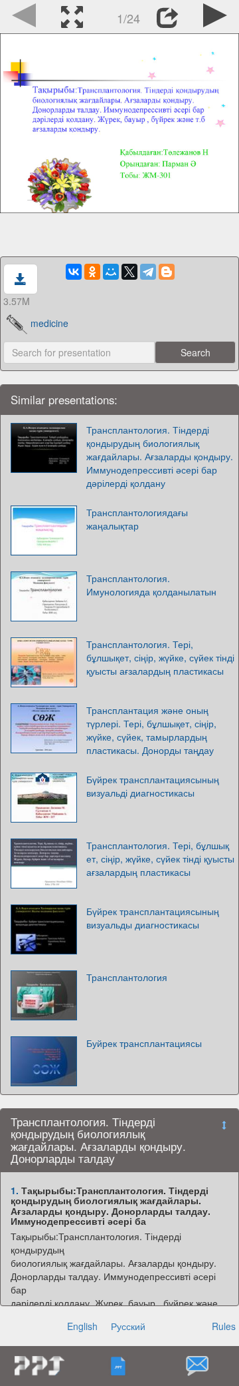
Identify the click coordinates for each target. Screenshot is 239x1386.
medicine (49, 323)
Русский (128, 1326)
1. (15, 1190)
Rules (224, 1326)
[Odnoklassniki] (92, 272)
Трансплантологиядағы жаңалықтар (137, 519)
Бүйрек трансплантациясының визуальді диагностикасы (152, 786)
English (82, 1326)
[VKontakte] (74, 272)
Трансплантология (126, 977)
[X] (129, 272)
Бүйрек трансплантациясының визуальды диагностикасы (152, 917)
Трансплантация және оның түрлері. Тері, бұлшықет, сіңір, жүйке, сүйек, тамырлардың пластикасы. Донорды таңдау (151, 730)
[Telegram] (148, 272)
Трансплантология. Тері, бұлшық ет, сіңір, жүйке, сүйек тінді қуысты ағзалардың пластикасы (160, 858)
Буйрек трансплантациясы (144, 1043)
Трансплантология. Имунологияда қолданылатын (151, 584)
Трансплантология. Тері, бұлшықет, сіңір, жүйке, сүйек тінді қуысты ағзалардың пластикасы (160, 657)
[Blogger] (167, 272)
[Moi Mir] (111, 272)
